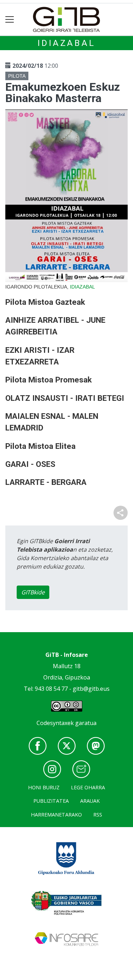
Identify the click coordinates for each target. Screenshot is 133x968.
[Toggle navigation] (9, 19)
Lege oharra (88, 787)
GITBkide (33, 592)
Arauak (90, 800)
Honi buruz (44, 787)
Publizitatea (51, 800)
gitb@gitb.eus (91, 689)
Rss (97, 814)
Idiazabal (66, 43)
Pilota (17, 76)
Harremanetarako (56, 814)
